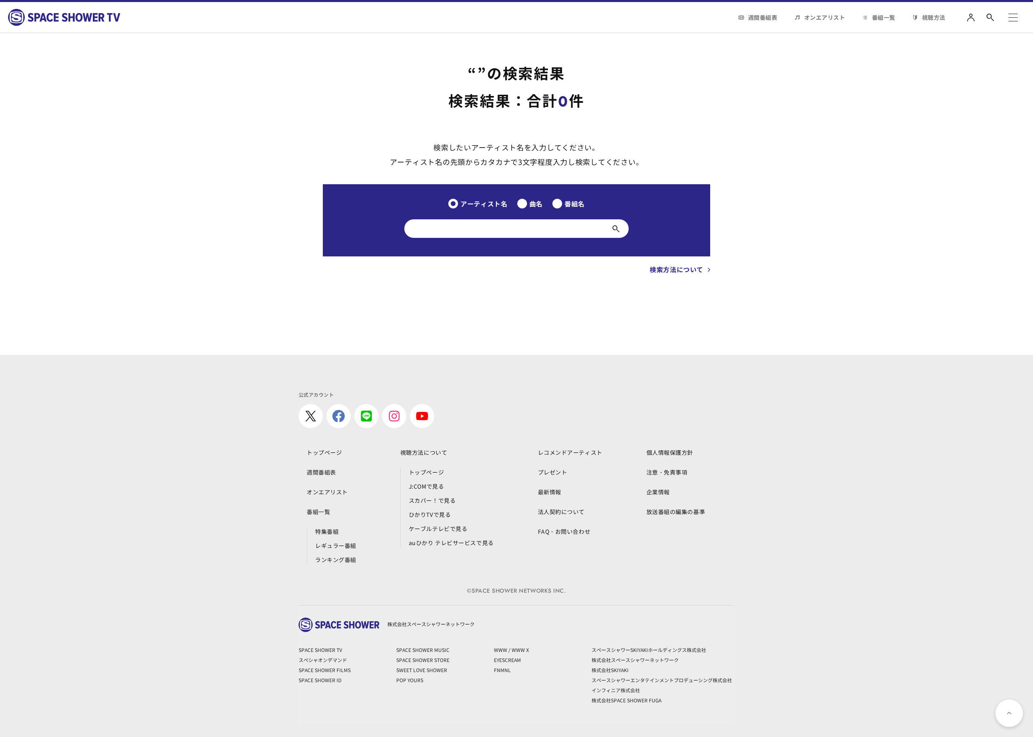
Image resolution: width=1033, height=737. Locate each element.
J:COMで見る (426, 486)
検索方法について (676, 269)
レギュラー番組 (335, 545)
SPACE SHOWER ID (320, 680)
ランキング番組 (335, 560)
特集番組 (327, 531)
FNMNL (502, 669)
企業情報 (658, 492)
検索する (616, 228)
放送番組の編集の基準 (675, 512)
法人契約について (561, 512)
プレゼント (552, 472)
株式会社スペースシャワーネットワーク (635, 659)
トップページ (324, 452)
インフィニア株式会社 (616, 690)
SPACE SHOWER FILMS (325, 669)
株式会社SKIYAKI (610, 669)
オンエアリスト (824, 17)
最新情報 (549, 492)
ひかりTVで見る (430, 514)
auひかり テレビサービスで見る (451, 543)
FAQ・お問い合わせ (564, 531)
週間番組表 (763, 17)
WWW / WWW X (511, 649)
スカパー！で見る (432, 500)
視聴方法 (933, 17)
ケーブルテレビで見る (438, 529)
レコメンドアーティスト (570, 452)
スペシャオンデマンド (323, 659)
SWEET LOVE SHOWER (421, 669)
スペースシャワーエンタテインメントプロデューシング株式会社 (662, 680)
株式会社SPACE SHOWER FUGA (626, 700)
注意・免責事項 (667, 472)
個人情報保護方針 (669, 452)
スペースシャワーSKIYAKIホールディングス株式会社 (649, 649)
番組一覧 (883, 17)
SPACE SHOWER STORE (423, 659)
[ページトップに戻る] (1009, 713)
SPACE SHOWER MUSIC (423, 649)
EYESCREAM (507, 659)
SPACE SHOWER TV (320, 649)
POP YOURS (409, 680)
